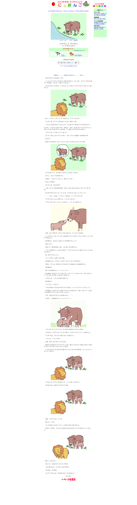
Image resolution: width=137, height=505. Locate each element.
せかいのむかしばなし (82, 10)
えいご (81, 75)
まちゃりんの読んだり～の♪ (70, 65)
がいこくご (69, 10)
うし (63, 55)
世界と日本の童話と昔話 (99, 18)
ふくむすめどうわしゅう (55, 10)
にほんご (56, 75)
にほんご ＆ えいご (69, 75)
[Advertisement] (59, 8)
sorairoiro (75, 40)
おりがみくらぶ (78, 50)
